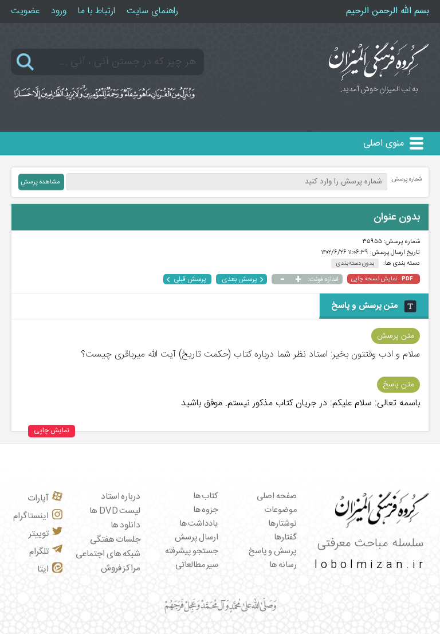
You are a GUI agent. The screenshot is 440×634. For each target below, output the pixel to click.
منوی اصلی (383, 143)
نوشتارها (282, 524)
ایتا (43, 569)
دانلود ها (126, 525)
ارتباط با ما (96, 11)
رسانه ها (283, 565)
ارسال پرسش (197, 538)
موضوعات (280, 510)
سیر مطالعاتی (197, 565)
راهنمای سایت (152, 11)
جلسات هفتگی (115, 540)
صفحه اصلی (277, 496)
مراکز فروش (121, 568)
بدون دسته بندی (355, 263)
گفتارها (285, 538)
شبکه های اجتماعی (108, 554)
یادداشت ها (199, 524)
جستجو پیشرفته (192, 551)
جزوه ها (206, 510)
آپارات (38, 498)
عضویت (25, 11)
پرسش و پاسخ (273, 551)
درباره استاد (121, 497)
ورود (58, 11)
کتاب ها (206, 496)
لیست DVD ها (114, 511)
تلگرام (39, 552)
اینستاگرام (31, 516)
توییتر (39, 534)
